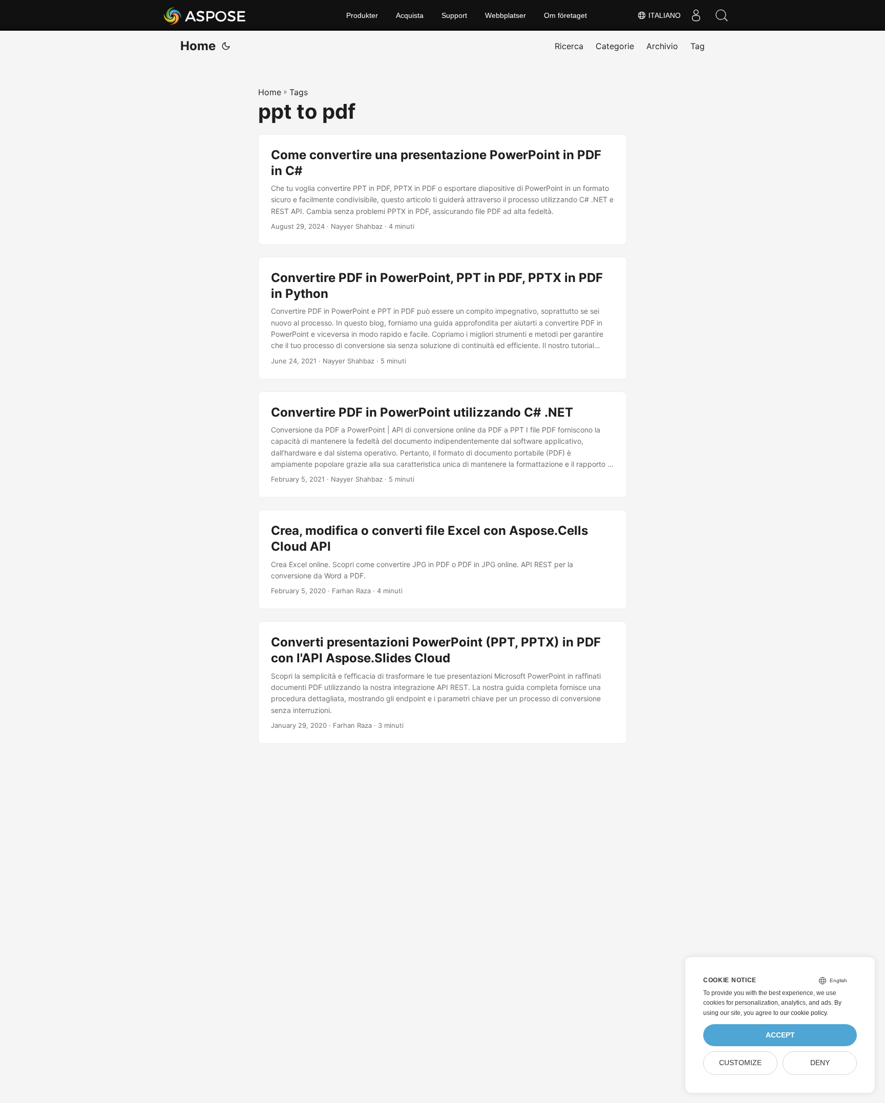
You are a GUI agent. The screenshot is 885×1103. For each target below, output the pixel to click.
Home (198, 45)
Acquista (410, 15)
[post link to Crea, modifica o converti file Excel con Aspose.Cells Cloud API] (442, 559)
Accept (780, 1035)
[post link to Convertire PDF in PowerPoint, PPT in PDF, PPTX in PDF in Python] (442, 318)
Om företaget (565, 15)
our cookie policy (803, 1013)
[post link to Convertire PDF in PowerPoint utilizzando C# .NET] (442, 445)
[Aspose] (205, 15)
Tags (298, 92)
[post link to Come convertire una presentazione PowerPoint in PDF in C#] (442, 189)
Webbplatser (505, 15)
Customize (740, 1063)
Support (454, 15)
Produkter (362, 15)
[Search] (721, 15)
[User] (696, 15)
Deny (820, 1063)
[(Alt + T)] (226, 46)
